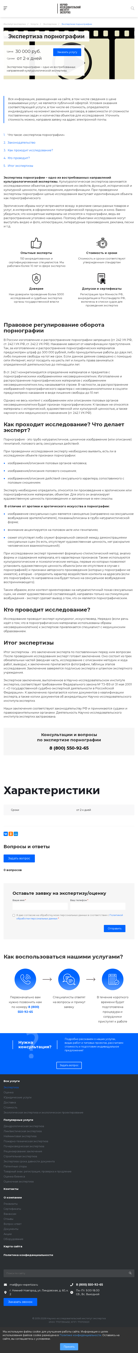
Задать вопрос (19, 858)
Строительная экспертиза (20, 1156)
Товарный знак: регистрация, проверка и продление (38, 1171)
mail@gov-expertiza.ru (24, 1284)
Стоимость (10, 1107)
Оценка (8, 1092)
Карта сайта (13, 1246)
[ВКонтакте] (6, 834)
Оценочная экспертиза (19, 1181)
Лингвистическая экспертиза (23, 1131)
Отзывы (8, 1219)
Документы (11, 1229)
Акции (8, 1234)
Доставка (10, 1102)
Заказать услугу (67, 52)
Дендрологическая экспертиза (24, 1126)
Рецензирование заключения (23, 1151)
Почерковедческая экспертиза (24, 1146)
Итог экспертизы (20, 165)
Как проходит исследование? (30, 150)
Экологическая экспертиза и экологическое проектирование (43, 1112)
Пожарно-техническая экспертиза (26, 1141)
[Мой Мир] (16, 834)
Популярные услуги (18, 1120)
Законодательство (21, 142)
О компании (13, 1197)
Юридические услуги (17, 1097)
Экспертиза (11, 1087)
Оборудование (13, 1239)
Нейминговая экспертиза (20, 1136)
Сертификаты (12, 1208)
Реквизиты (11, 1203)
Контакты (11, 1189)
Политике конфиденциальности (80, 1335)
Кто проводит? (19, 158)
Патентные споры (15, 1166)
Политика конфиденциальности (28, 1255)
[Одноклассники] (11, 834)
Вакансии (10, 1214)
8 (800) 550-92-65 (69, 748)
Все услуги (12, 1081)
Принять (69, 1346)
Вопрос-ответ (13, 1224)
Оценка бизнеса (14, 1176)
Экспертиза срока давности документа (29, 1161)
